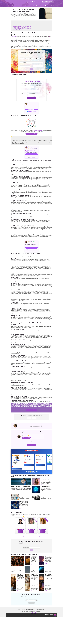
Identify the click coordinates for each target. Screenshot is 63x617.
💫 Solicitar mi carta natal (31, 133)
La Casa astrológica (13, 36)
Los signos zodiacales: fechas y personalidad (46, 487)
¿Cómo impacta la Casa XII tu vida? (17, 29)
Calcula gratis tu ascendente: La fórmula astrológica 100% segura (20, 487)
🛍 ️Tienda (49, 5)
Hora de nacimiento (38, 85)
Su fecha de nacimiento (24, 85)
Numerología (30, 5)
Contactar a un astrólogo (31, 409)
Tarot (26, 5)
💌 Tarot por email (45, 5)
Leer (11, 492)
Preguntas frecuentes (34, 609)
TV (51, 5)
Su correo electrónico (32, 93)
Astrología (22, 5)
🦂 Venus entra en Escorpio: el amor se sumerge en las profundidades (34, 558)
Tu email (34, 64)
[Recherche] (53, 6)
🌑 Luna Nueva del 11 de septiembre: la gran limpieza (34, 567)
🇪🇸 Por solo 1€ (20, 531)
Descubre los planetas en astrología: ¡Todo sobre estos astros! (24, 502)
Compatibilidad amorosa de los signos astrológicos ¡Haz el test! (46, 494)
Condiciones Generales (25, 611)
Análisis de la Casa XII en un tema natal (18, 25)
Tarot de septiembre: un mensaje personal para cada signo (34, 584)
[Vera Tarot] (31, 524)
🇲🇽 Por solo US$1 (20, 529)
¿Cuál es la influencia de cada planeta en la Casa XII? (20, 27)
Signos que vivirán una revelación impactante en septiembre (34, 575)
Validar (30, 602)
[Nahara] (43, 524)
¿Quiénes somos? (28, 609)
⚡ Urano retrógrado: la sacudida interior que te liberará (48, 567)
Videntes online (40, 5)
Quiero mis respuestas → (31, 109)
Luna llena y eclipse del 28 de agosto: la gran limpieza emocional (48, 576)
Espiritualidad (35, 5)
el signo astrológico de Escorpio (38, 130)
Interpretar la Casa (31, 97)
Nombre (22, 64)
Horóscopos (13, 5)
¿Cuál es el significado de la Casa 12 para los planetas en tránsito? (22, 28)
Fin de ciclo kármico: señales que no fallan (20, 575)
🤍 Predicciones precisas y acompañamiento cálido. (31, 152)
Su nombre (22, 93)
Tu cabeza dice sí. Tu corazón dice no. (30, 244)
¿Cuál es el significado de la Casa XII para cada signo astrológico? (22, 26)
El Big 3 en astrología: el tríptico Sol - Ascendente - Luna (46, 479)
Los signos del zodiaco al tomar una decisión (20, 584)
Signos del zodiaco (18, 5)
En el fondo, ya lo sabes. (30, 150)
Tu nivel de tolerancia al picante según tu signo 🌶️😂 (17, 567)
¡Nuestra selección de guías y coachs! (31, 535)
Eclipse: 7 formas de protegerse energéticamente (48, 584)
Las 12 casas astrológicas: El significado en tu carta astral (24, 494)
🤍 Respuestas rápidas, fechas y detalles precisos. (31, 107)
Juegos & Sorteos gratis (41, 609)
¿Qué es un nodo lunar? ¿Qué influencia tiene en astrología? (48, 557)
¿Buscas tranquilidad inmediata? (30, 106)
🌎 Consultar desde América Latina (31, 111)
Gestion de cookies (32, 611)
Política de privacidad (38, 611)
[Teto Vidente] (20, 524)
